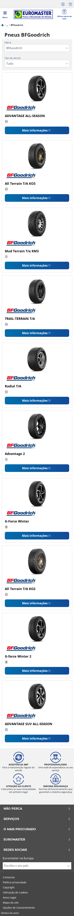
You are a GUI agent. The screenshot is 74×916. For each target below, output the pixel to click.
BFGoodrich (17, 25)
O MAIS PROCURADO (20, 829)
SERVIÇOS (11, 819)
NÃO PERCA (13, 808)
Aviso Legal (9, 897)
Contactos (9, 877)
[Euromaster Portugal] (33, 14)
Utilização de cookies (15, 892)
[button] (7, 25)
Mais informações (35, 130)
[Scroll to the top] (65, 908)
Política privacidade (14, 882)
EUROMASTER (14, 839)
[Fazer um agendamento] (63, 4)
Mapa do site (10, 902)
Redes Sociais (15, 849)
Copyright (9, 887)
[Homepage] (2, 25)
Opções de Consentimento (19, 907)
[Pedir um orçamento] (70, 4)
